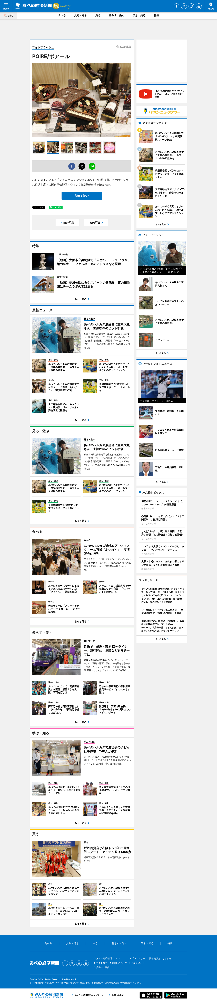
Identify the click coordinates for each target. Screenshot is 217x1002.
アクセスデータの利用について (111, 963)
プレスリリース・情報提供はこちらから (151, 958)
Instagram (191, 6)
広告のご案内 (103, 967)
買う (98, 15)
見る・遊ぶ (80, 15)
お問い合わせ (138, 963)
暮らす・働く (116, 15)
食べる (62, 15)
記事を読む (82, 195)
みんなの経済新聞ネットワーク (46, 995)
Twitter (184, 6)
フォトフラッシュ (43, 47)
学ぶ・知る (139, 15)
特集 (156, 15)
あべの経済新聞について (108, 958)
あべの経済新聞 (33, 6)
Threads (199, 6)
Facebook (176, 6)
